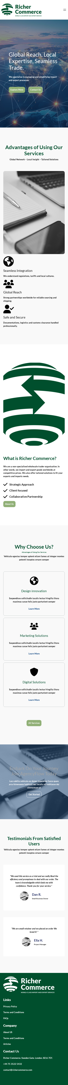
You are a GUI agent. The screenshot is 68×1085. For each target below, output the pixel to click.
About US (7, 1032)
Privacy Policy (10, 1006)
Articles (7, 1044)
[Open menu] (65, 10)
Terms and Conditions (13, 1012)
